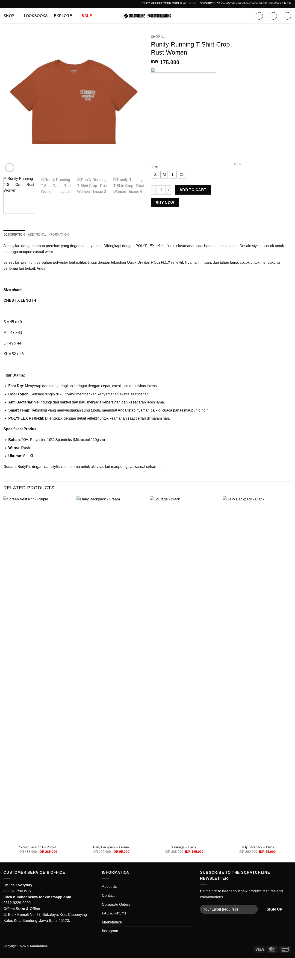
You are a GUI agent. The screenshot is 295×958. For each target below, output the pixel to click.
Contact (108, 895)
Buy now (165, 203)
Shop (8, 16)
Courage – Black (184, 847)
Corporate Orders (116, 904)
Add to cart (193, 190)
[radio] (155, 174)
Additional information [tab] (48, 234)
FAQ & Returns (114, 913)
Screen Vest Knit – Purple (37, 847)
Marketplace (112, 922)
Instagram (110, 931)
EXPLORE (63, 16)
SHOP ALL (158, 36)
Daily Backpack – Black (257, 847)
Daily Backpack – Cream (111, 847)
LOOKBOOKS (36, 16)
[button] (259, 16)
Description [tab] (14, 234)
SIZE (154, 167)
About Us (109, 886)
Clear (238, 164)
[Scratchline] (147, 15)
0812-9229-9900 (17, 903)
